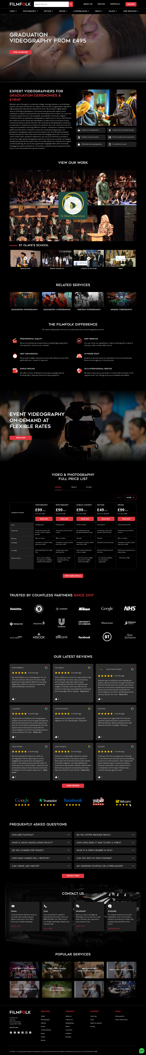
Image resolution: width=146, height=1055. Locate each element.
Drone (43, 1026)
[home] (20, 4)
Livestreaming (46, 1030)
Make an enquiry (96, 1023)
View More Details (73, 576)
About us (69, 1016)
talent (112, 11)
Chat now (93, 1016)
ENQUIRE (130, 4)
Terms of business (121, 1020)
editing (47, 11)
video (12, 11)
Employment (70, 1023)
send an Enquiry (20, 52)
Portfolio (68, 1033)
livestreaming (80, 11)
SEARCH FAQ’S (73, 876)
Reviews (68, 1037)
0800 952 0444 (14, 1027)
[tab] (58, 488)
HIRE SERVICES (129, 11)
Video (43, 1016)
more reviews (73, 786)
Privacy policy (119, 1016)
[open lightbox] (73, 205)
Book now (44, 519)
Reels (98, 11)
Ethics (68, 1026)
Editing (43, 1023)
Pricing (101, 4)
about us (87, 4)
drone (62, 11)
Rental (43, 1040)
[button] (12, 11)
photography (29, 11)
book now (20, 438)
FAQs (92, 1020)
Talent (43, 1037)
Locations (69, 1030)
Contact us (69, 1020)
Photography (45, 1020)
